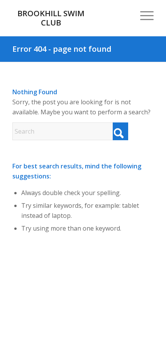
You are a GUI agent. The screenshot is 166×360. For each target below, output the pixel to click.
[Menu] (143, 15)
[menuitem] (143, 15)
